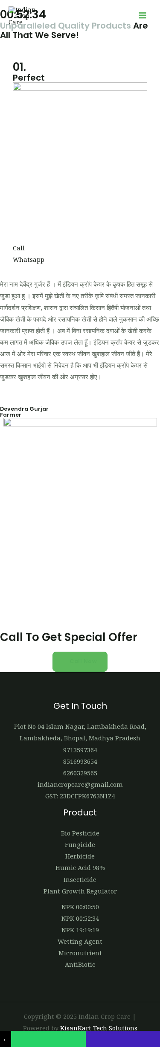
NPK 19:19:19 (80, 929)
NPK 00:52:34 (80, 918)
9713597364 (80, 749)
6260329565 (80, 773)
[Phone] (123, 1039)
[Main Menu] (142, 16)
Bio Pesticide (80, 833)
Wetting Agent (80, 941)
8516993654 (80, 761)
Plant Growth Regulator (80, 891)
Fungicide (80, 844)
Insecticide (80, 879)
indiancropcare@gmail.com (80, 784)
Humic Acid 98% (80, 867)
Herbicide (80, 856)
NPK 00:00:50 (80, 906)
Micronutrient (80, 952)
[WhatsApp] (48, 1039)
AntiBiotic (80, 964)
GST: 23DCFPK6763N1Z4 (80, 796)
